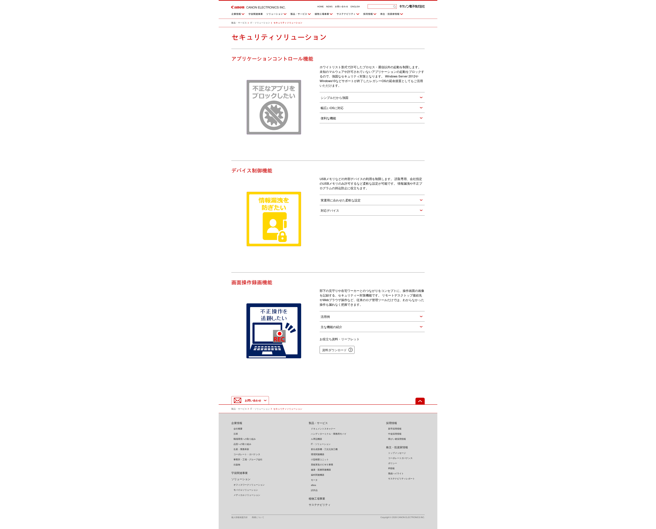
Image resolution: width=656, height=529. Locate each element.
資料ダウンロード (334, 350)
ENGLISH (355, 6)
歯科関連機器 (317, 474)
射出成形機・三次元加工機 (324, 449)
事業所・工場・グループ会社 (248, 459)
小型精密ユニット (320, 459)
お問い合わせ (341, 6)
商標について (258, 517)
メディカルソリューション (247, 495)
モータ (314, 479)
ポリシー (392, 463)
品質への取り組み (242, 444)
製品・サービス (298, 14)
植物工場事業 (322, 14)
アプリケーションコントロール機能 (272, 58)
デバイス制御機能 (251, 170)
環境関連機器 (317, 454)
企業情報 (236, 14)
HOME (320, 6)
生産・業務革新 (241, 449)
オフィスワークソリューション (249, 484)
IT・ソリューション (260, 23)
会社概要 (238, 428)
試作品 (314, 490)
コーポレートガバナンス (400, 458)
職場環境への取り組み (245, 438)
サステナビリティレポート (401, 478)
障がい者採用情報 (397, 438)
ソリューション (274, 14)
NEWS (329, 6)
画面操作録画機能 (251, 282)
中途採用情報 (394, 433)
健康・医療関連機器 (321, 469)
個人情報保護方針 (241, 517)
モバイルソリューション (246, 489)
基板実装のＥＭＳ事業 (322, 464)
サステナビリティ (346, 14)
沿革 (236, 433)
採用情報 (368, 14)
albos (313, 485)
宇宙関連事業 (255, 14)
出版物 (237, 464)
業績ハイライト (396, 473)
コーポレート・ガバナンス (247, 454)
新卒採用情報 (394, 428)
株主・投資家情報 (389, 14)
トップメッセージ (397, 452)
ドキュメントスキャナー (323, 428)
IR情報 (391, 468)
